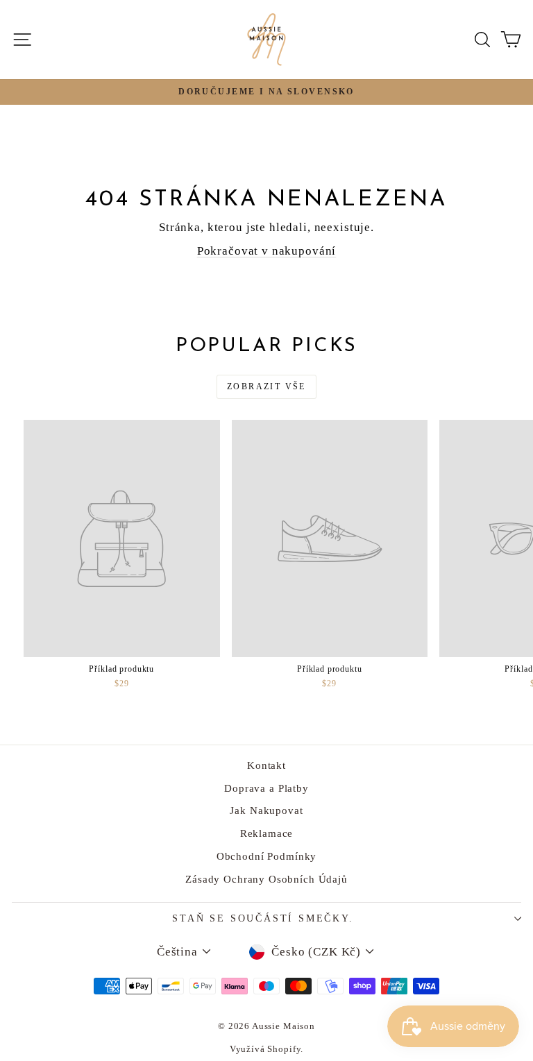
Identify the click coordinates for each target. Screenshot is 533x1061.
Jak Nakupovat (266, 810)
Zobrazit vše (266, 386)
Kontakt (266, 765)
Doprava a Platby (266, 788)
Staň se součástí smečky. (262, 918)
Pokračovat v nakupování (267, 250)
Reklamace (267, 833)
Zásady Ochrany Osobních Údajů (266, 879)
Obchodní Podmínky (266, 856)
